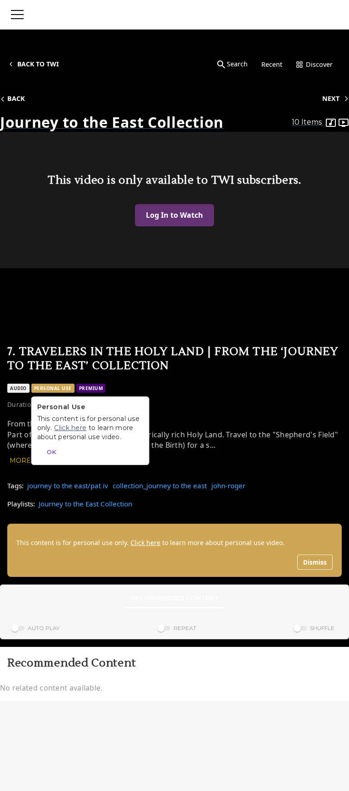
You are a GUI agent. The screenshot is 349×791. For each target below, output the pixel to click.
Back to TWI (38, 64)
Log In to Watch (174, 215)
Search (237, 64)
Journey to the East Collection (85, 503)
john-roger (228, 485)
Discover (319, 64)
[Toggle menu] (17, 14)
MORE (20, 460)
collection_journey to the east (160, 485)
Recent (271, 64)
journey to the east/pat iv (67, 485)
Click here (145, 542)
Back (16, 98)
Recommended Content (174, 598)
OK (51, 452)
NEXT (330, 98)
